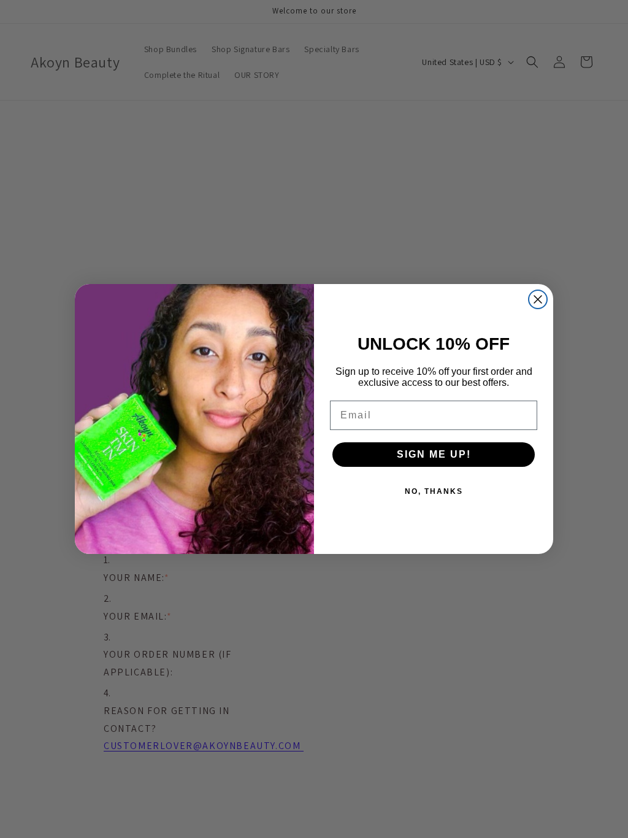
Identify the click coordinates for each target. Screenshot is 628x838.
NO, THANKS (434, 491)
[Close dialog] (538, 299)
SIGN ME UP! (434, 454)
